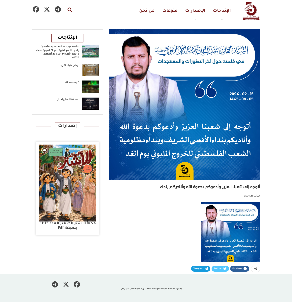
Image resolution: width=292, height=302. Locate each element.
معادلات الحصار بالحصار (68, 99)
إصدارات (67, 126)
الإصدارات (195, 11)
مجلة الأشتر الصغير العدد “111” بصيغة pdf (67, 225)
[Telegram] (58, 9)
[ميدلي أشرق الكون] (90, 70)
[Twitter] (47, 9)
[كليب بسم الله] (90, 87)
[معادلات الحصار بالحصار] (90, 104)
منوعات (170, 11)
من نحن (147, 11)
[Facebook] (36, 9)
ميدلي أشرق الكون (70, 65)
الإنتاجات (222, 11)
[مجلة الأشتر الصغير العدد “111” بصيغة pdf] (67, 183)
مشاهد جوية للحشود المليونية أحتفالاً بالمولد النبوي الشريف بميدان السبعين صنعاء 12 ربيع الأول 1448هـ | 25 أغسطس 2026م (57, 52)
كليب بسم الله (72, 82)
